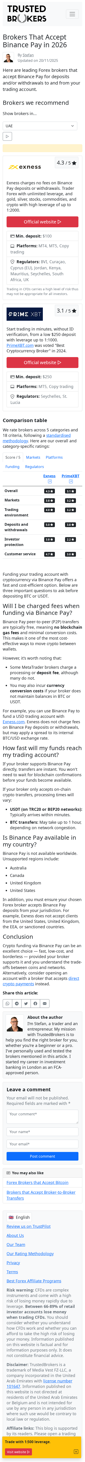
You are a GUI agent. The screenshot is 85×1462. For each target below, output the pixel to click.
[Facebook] (35, 1003)
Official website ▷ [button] (42, 222)
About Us (15, 1235)
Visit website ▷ (18, 1452)
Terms (12, 1271)
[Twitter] (26, 1003)
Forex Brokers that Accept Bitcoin (37, 1182)
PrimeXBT (70, 475)
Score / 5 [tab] (12, 457)
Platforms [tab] (54, 457)
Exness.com (13, 721)
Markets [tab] (33, 457)
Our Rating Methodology (30, 1253)
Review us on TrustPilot (29, 1226)
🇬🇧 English (19, 1217)
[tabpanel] (42, 516)
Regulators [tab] (34, 466)
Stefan (28, 55)
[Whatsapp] (7, 1003)
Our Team (16, 1244)
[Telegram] (17, 1003)
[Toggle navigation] (72, 14)
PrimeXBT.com (20, 345)
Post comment (42, 1156)
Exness (49, 475)
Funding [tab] (12, 466)
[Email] (44, 1003)
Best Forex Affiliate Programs (34, 1281)
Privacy (13, 1262)
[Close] (76, 1452)
